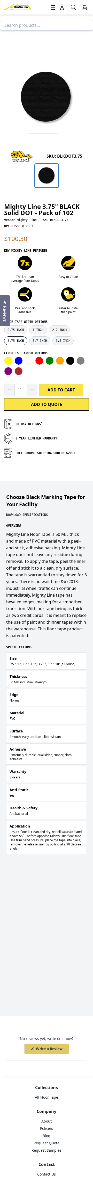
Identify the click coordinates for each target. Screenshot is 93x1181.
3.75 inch (15, 341)
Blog (46, 1135)
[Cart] (85, 7)
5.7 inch (40, 341)
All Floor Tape (46, 1097)
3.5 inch (63, 341)
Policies (46, 1128)
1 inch (38, 330)
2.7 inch (59, 330)
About (46, 1121)
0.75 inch (15, 330)
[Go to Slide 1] (46, 175)
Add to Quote (46, 404)
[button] (46, 98)
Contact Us (46, 1174)
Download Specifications (27, 515)
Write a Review (52, 1050)
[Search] (73, 7)
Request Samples (46, 1150)
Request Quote (46, 1142)
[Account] (62, 7)
